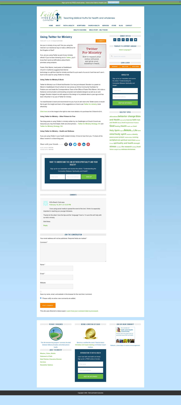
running (135, 137)
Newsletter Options (46, 365)
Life (135, 130)
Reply (45, 225)
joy (132, 130)
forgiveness (129, 122)
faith (134, 119)
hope (121, 130)
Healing (117, 126)
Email (42, 273)
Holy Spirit (115, 130)
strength (137, 143)
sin (119, 140)
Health (124, 126)
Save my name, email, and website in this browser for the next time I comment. (66, 294)
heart (135, 126)
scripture (114, 139)
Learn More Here (113, 2)
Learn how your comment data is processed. (82, 311)
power (116, 137)
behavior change (126, 116)
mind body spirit (118, 133)
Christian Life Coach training (84, 345)
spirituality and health (123, 143)
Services (43, 362)
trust (139, 146)
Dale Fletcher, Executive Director (51, 359)
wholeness (131, 149)
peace (112, 137)
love (139, 130)
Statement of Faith (46, 356)
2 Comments (101, 41)
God (112, 126)
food (123, 122)
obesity (135, 134)
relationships (128, 137)
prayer (121, 137)
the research (127, 146)
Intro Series (135, 66)
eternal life (123, 120)
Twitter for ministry (90, 104)
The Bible (118, 147)
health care (130, 126)
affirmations (114, 116)
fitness (119, 122)
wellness (124, 149)
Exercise (129, 120)
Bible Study (125, 66)
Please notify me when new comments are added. (59, 298)
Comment (44, 242)
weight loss (117, 149)
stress (113, 146)
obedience (129, 134)
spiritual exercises (128, 140)
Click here (43, 111)
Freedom (136, 122)
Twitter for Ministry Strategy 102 (51, 126)
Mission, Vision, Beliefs (48, 353)
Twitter (68, 57)
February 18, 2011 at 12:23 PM (60, 205)
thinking (134, 147)
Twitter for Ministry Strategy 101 (89, 124)
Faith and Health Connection (81, 16)
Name (42, 264)
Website (43, 283)
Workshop (115, 66)
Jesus (127, 130)
